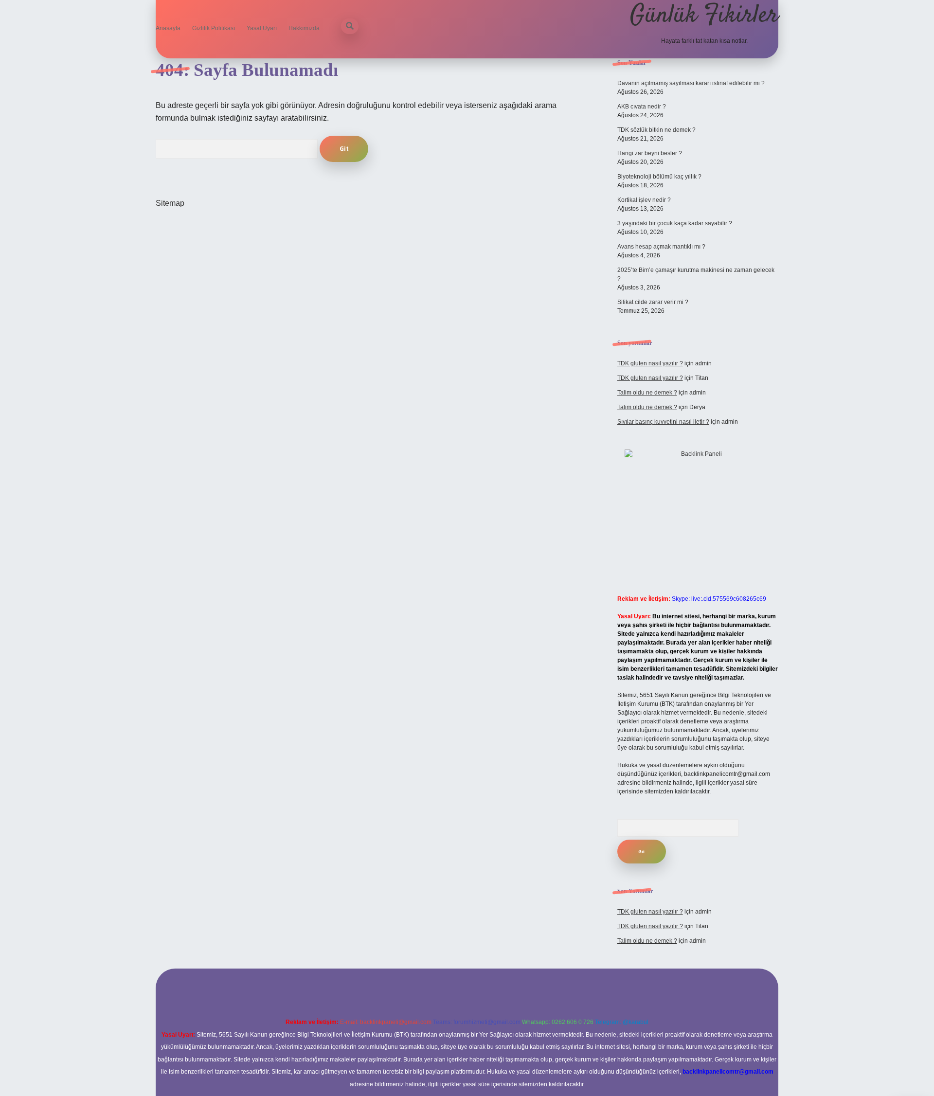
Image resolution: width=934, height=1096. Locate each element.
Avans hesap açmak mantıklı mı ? (661, 246)
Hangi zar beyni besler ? (649, 153)
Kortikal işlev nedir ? (644, 200)
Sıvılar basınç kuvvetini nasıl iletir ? (663, 421)
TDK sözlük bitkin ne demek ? (656, 129)
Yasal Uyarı (262, 28)
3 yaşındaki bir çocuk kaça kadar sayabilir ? (674, 223)
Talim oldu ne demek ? (647, 392)
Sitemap (170, 203)
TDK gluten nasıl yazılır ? (650, 363)
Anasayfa (168, 28)
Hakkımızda (304, 28)
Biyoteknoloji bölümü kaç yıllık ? (659, 176)
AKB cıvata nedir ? (641, 106)
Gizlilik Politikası (213, 28)
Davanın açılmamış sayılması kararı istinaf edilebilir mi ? (691, 83)
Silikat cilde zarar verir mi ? (652, 302)
